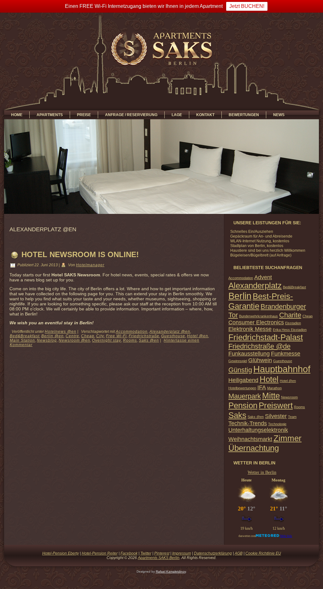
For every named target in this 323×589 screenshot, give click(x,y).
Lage (177, 115)
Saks (237, 415)
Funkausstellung (249, 353)
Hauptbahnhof (281, 369)
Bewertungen (244, 115)
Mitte (271, 395)
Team (292, 417)
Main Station (22, 340)
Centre (72, 336)
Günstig (240, 370)
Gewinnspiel (237, 361)
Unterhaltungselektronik (258, 430)
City (100, 336)
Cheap (87, 336)
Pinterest (161, 553)
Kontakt (205, 115)
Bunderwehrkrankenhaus (258, 316)
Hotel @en (197, 336)
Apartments (50, 115)
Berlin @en (52, 336)
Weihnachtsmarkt (250, 439)
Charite (290, 315)
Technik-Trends (247, 423)
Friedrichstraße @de (259, 346)
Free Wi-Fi (116, 336)
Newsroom (289, 397)
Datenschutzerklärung (213, 553)
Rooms (130, 340)
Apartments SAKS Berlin (158, 558)
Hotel (269, 379)
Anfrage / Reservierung (131, 115)
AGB (239, 553)
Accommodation (132, 331)
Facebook (129, 553)
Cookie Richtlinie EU (263, 553)
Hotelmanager (90, 265)
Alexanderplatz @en (170, 331)
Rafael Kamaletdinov (171, 571)
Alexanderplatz (255, 285)
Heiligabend (243, 380)
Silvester (276, 416)
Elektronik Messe (250, 329)
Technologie (277, 424)
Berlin (239, 296)
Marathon (274, 388)
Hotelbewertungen (242, 388)
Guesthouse (173, 336)
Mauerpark (244, 396)
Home (16, 115)
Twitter (145, 553)
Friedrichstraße (144, 336)
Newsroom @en (74, 340)
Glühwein (260, 360)
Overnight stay (106, 340)
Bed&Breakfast (24, 336)
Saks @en (149, 340)
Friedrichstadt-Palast (265, 337)
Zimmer (287, 438)
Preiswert (276, 405)
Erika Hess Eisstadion (290, 330)
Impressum (181, 553)
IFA (261, 387)
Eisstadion (293, 323)
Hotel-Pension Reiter (100, 553)
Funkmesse (285, 353)
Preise (84, 115)
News (279, 115)
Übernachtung (253, 448)
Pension (242, 405)
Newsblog (47, 340)
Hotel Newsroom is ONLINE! (80, 254)
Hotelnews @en (60, 331)
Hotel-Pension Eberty (60, 553)
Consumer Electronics (256, 322)
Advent (263, 277)
